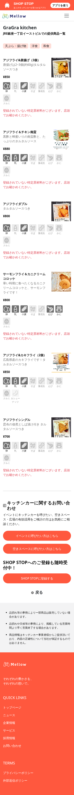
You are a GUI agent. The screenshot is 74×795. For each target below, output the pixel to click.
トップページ (12, 707)
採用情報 (9, 738)
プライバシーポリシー (18, 773)
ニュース (9, 715)
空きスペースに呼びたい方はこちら (37, 549)
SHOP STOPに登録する (37, 578)
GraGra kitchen (20, 27)
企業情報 (9, 723)
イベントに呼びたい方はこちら (37, 536)
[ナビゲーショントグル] (66, 15)
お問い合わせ (12, 746)
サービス (9, 730)
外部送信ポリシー (15, 780)
